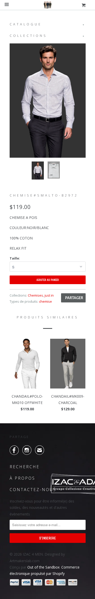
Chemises (35, 295)
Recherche (25, 467)
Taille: (15, 258)
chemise (45, 301)
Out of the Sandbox (43, 567)
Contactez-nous (33, 489)
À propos (22, 478)
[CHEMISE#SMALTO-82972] (48, 100)
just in (49, 295)
